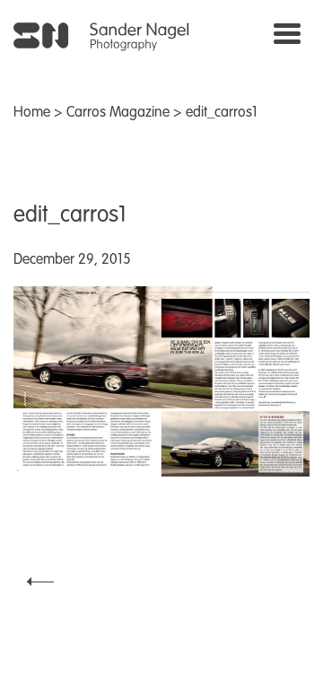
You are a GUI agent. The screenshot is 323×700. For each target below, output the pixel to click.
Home (31, 113)
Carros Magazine (118, 113)
